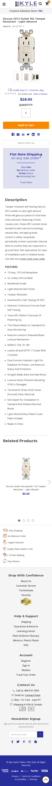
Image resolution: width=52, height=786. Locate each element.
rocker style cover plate (32, 258)
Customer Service (26, 585)
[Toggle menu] (4, 4)
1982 (40, 10)
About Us (26, 581)
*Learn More (26, 182)
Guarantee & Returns (26, 626)
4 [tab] (33, 520)
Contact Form (32, 695)
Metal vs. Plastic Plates (26, 640)
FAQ (26, 645)
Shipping (26, 621)
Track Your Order (26, 674)
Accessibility (20, 779)
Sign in (26, 665)
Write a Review (40, 94)
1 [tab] (19, 520)
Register (26, 660)
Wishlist (26, 670)
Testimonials (26, 590)
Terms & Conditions (31, 776)
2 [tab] (24, 520)
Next (49, 481)
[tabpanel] (26, 480)
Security (26, 595)
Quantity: (26, 105)
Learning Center (26, 631)
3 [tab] (28, 520)
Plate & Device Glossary (26, 635)
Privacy (15, 776)
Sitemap (33, 779)
